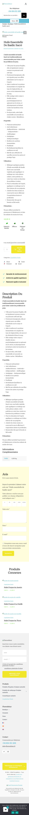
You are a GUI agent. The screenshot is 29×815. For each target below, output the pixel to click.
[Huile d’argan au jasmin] (10, 580)
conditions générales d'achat (13, 668)
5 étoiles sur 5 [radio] (24, 504)
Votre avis (6, 509)
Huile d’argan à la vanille (13, 604)
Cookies (12, 781)
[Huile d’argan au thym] (11, 614)
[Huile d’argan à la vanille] (11, 597)
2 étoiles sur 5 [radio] (10, 504)
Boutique (10, 24)
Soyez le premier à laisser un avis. (13, 48)
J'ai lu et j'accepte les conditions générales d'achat (12, 664)
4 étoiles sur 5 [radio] (20, 504)
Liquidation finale (15, 257)
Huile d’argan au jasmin (13, 587)
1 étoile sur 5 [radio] (5, 504)
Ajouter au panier (19, 249)
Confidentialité (18, 778)
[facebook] (4, 751)
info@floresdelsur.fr (8, 746)
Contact (17, 781)
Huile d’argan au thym (12, 620)
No (17, 812)
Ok (13, 812)
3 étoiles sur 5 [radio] (15, 504)
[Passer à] (14, 723)
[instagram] (8, 751)
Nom (4, 525)
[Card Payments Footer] (14, 785)
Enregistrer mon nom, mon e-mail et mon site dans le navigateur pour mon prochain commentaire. (14, 546)
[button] (25, 32)
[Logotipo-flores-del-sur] (7, 4)
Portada (4, 24)
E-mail (5, 534)
